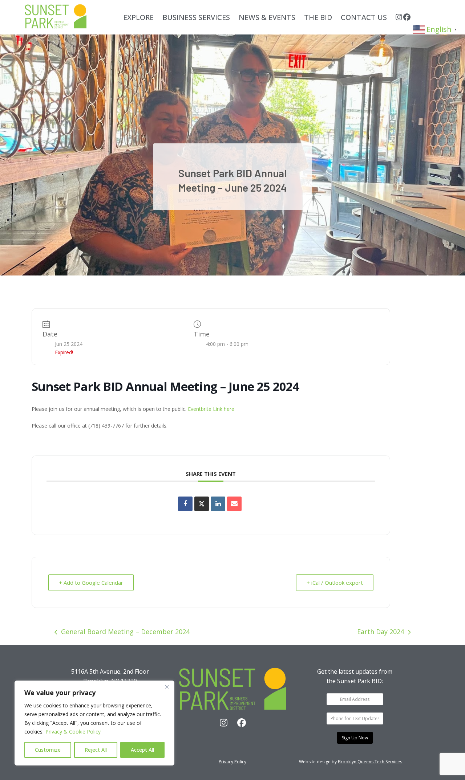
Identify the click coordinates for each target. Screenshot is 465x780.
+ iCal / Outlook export (335, 582)
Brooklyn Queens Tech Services (370, 762)
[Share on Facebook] (185, 504)
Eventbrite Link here (211, 408)
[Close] (166, 686)
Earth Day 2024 (380, 632)
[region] (94, 723)
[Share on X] (201, 504)
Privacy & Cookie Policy (73, 731)
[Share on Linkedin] (218, 504)
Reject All (96, 749)
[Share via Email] (234, 504)
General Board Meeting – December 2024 (122, 632)
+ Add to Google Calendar (91, 582)
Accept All (142, 749)
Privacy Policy (232, 762)
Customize (48, 749)
